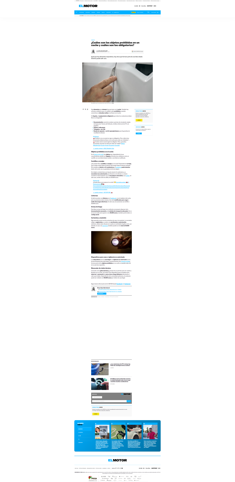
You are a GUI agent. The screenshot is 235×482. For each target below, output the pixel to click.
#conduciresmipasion (113, 187)
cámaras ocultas (125, 261)
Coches (99, 296)
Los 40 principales (109, 476)
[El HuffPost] (150, 6)
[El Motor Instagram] (118, 468)
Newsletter (116, 12)
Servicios (133, 12)
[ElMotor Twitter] (117, 468)
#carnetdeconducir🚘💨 (122, 182)
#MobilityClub (96, 145)
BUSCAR (139, 133)
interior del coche (98, 154)
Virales (103, 12)
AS (78, 439)
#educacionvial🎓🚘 (98, 184)
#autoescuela (110, 186)
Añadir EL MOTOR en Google (138, 51)
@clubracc (96, 136)
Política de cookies (99, 468)
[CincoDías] (143, 6)
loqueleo (130, 480)
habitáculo (113, 198)
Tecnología (108, 12)
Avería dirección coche (131, 0)
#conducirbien (122, 187)
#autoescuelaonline (102, 187)
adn (135, 476)
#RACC (123, 143)
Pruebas (98, 12)
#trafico (116, 186)
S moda (125, 480)
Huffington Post (105, 478)
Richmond (102, 480)
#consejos (111, 145)
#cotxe (107, 145)
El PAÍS (103, 476)
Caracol (139, 476)
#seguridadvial (97, 186)
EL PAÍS (79, 435)
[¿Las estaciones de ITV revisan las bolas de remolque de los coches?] (100, 369)
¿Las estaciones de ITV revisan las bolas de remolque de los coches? (120, 364)
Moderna (109, 480)
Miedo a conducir (139, 0)
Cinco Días (120, 478)
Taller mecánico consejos (155, 0)
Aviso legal (76, 468)
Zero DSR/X (96, 0)
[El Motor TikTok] (120, 468)
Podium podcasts (114, 480)
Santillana (115, 476)
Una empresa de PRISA (92, 477)
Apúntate (139, 120)
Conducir (93, 12)
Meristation (136, 480)
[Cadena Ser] (155, 6)
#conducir (121, 186)
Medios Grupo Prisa (92, 480)
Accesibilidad (104, 468)
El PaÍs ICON (120, 480)
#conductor (104, 186)
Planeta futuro (133, 478)
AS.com (130, 476)
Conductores (107, 296)
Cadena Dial (124, 478)
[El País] (136, 6)
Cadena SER (127, 476)
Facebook (119, 284)
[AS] (139, 6)
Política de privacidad (82, 468)
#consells (117, 145)
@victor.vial (96, 180)
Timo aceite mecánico (122, 0)
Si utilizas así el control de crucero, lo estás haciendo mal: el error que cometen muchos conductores (120, 380)
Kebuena (138, 478)
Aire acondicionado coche (112, 0)
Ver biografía (100, 293)
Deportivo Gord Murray (103, 0)
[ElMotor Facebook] (115, 468)
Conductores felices (146, 0)
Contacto (108, 468)
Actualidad (81, 12)
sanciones (105, 225)
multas (127, 175)
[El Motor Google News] (122, 468)
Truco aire (82, 0)
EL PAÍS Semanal (129, 478)
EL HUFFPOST (80, 432)
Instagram (127, 284)
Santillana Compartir (122, 476)
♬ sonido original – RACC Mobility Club (103, 148)
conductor (118, 167)
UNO (112, 478)
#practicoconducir (102, 189)
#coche (103, 145)
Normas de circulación (114, 296)
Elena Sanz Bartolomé (103, 50)
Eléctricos (88, 12)
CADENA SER (80, 442)
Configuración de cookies (91, 468)
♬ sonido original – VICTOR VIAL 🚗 (103, 192)
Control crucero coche (89, 0)
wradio (115, 478)
